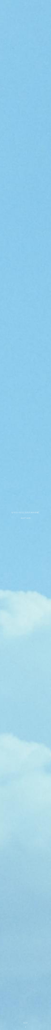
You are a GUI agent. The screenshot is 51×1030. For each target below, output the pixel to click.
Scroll (25, 1023)
